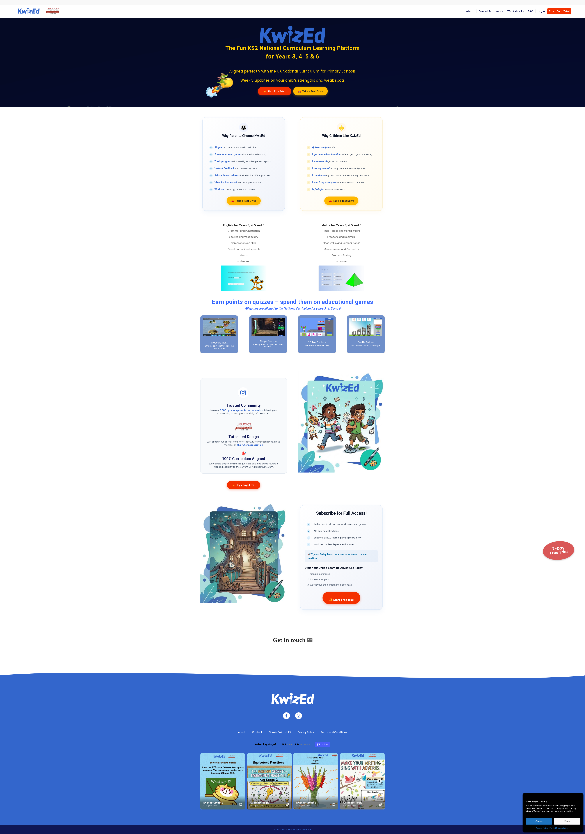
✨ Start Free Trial (274, 91)
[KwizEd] (38, 11)
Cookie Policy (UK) (280, 732)
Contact (257, 732)
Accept (538, 821)
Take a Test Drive (310, 91)
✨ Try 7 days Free (243, 485)
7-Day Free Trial (559, 550)
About (241, 732)
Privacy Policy (306, 732)
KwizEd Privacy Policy (559, 828)
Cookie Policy (542, 828)
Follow (325, 744)
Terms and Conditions (334, 732)
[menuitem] (470, 11)
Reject (567, 821)
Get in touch (289, 640)
